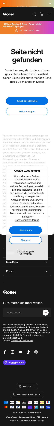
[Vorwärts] (49, 3)
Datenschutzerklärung (27, 219)
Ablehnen (25, 240)
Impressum (14, 421)
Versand (45, 417)
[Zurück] (4, 3)
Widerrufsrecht (11, 417)
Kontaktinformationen (28, 421)
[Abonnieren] (46, 313)
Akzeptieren (26, 230)
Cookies (41, 421)
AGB (38, 417)
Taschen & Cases (19, 24)
